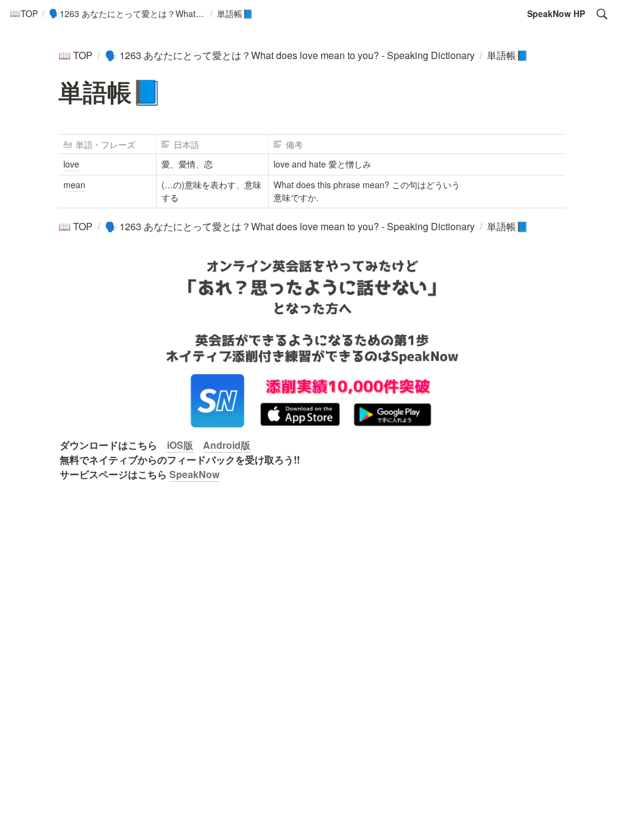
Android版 (226, 445)
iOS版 (180, 445)
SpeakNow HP (556, 13)
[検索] (602, 14)
